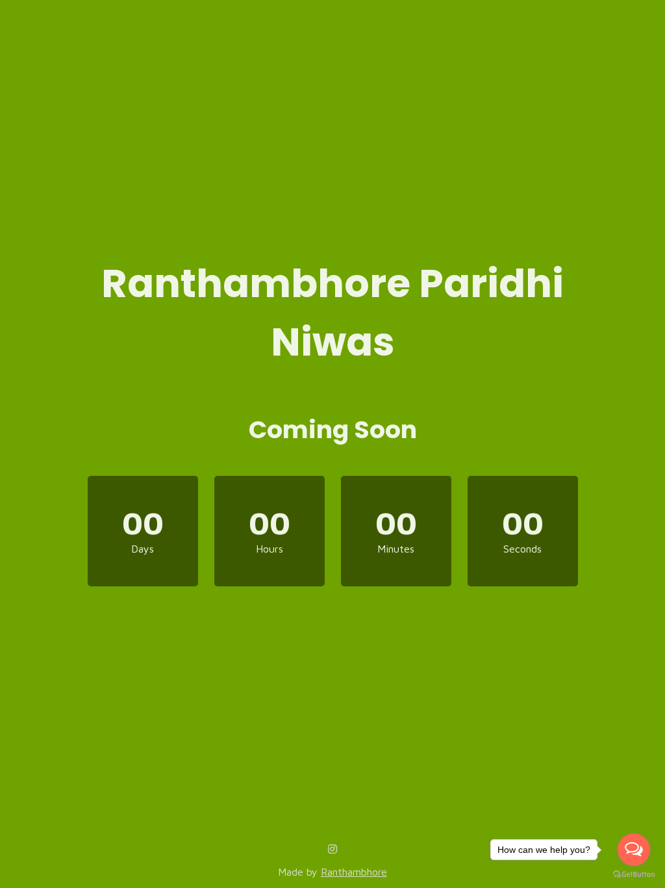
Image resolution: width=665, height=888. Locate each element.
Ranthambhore (354, 872)
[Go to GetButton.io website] (634, 874)
